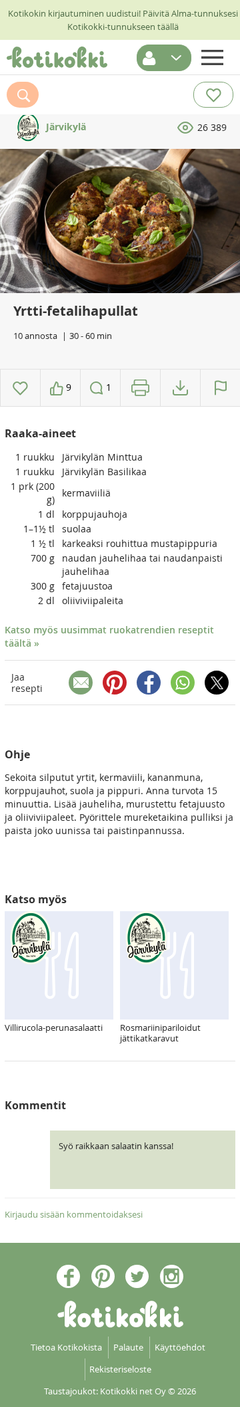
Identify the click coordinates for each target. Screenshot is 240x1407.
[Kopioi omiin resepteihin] (180, 387)
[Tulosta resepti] (140, 387)
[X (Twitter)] (217, 683)
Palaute (128, 1347)
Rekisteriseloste (120, 1369)
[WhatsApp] (183, 683)
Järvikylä (64, 126)
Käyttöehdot (180, 1347)
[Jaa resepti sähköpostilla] (81, 683)
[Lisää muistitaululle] (20, 387)
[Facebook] (149, 683)
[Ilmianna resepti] (220, 387)
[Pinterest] (115, 683)
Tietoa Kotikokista (66, 1347)
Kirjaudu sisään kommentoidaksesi (74, 1214)
